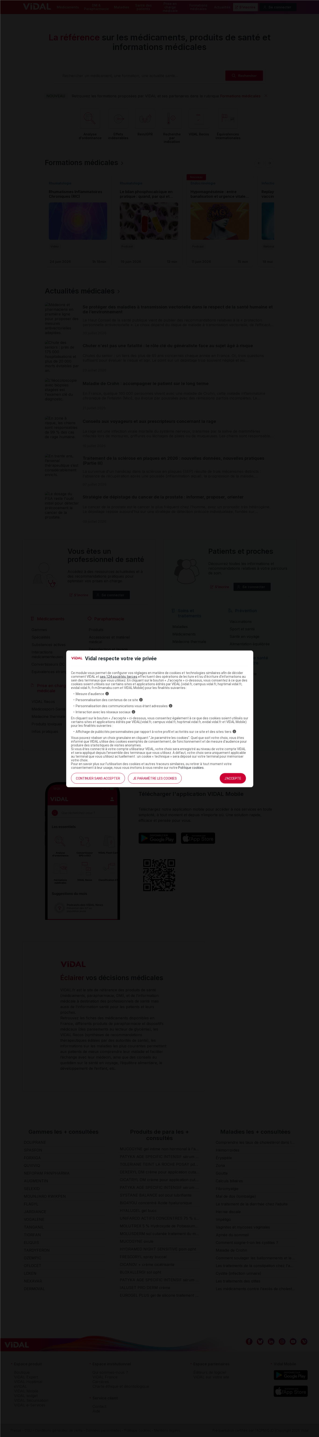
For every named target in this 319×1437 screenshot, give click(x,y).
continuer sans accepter (98, 778)
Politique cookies (191, 767)
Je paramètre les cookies (155, 778)
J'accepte (232, 778)
